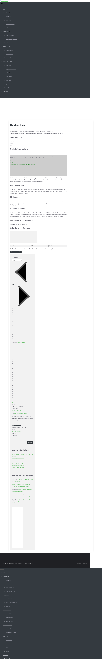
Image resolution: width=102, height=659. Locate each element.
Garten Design (6, 31)
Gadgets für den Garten (11, 69)
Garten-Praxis (8, 80)
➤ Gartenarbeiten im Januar (18, 467)
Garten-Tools (8, 65)
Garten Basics (6, 12)
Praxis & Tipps (6, 72)
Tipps (7, 84)
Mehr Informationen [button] (14, 161)
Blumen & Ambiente (21, 342)
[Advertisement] (51, 109)
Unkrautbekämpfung (10, 24)
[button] (1, 96)
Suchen (13, 439)
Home (4, 9)
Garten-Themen (9, 76)
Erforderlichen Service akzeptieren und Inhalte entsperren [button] (22, 164)
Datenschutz (79, 563)
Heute (13, 284)
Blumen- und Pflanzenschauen (21, 413)
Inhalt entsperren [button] (13, 162)
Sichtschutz (8, 42)
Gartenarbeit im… (9, 50)
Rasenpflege (8, 20)
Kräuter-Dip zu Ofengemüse (18, 458)
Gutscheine (5, 91)
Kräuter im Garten (9, 54)
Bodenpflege (8, 16)
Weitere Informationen (16, 425)
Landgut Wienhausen (16, 410)
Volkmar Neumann (16, 484)
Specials (7, 87)
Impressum (85, 563)
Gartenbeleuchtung (10, 35)
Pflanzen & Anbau (7, 46)
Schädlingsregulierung (10, 27)
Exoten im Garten (9, 57)
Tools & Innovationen (7, 61)
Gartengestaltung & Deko (11, 39)
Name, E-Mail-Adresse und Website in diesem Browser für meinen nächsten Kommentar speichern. (33, 249)
